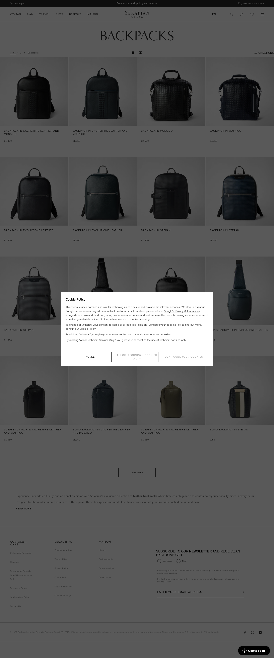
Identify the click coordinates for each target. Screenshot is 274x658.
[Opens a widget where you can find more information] (254, 651)
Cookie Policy (87, 329)
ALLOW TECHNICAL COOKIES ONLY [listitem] (137, 357)
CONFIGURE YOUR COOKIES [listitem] (184, 356)
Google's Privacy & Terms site (181, 311)
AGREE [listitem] (90, 356)
